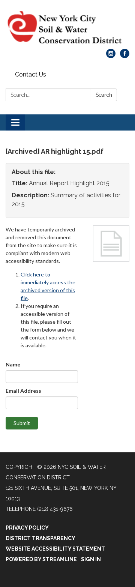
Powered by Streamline (41, 559)
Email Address (23, 390)
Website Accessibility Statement (55, 549)
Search (104, 95)
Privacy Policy (27, 528)
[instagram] (111, 56)
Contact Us (30, 74)
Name (13, 364)
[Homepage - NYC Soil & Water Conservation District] (67, 28)
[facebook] (124, 56)
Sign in (91, 559)
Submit (22, 423)
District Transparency (40, 538)
